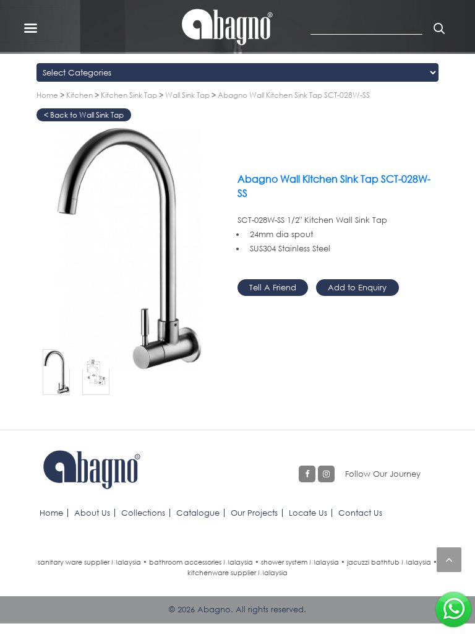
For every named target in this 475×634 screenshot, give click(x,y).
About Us (92, 513)
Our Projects (254, 513)
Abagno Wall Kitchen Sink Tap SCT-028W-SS (294, 95)
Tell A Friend (272, 287)
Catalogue (198, 513)
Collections (143, 513)
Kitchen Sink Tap (129, 95)
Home (47, 95)
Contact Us (360, 513)
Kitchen (79, 95)
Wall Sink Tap (187, 95)
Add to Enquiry (357, 287)
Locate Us (308, 513)
